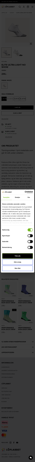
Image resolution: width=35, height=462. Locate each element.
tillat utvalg (17, 262)
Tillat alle (17, 256)
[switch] (30, 235)
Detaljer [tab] (17, 197)
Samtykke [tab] (6, 197)
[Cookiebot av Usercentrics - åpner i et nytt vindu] (25, 192)
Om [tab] (29, 197)
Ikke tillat (17, 268)
